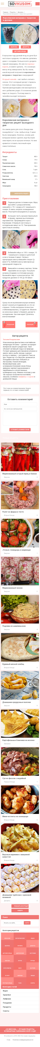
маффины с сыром (26, 377)
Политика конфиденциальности (23, 1040)
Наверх (20, 910)
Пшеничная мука (8, 163)
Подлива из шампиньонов (14, 626)
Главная (5, 12)
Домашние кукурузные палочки (16, 702)
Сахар (4, 160)
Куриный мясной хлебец (13, 664)
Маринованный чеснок (12, 588)
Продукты (7, 1007)
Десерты (20, 12)
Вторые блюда (9, 515)
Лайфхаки (7, 999)
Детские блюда (20, 51)
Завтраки (7, 744)
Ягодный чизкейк (9, 79)
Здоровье (7, 995)
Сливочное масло (8, 166)
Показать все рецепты (21, 906)
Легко (23, 42)
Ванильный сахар (8, 179)
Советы (6, 1011)
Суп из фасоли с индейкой (14, 778)
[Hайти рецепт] (37, 3)
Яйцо (4, 183)
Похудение (7, 1003)
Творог (5, 156)
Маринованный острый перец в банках (19, 474)
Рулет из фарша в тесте (13, 512)
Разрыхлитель (7, 173)
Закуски (7, 477)
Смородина (6, 186)
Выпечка (14, 47)
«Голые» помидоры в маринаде (16, 550)
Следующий (30, 324)
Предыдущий (10, 324)
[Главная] (20, 3)
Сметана (5, 176)
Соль (4, 169)
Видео (5, 991)
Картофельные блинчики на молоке (18, 740)
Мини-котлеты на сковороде (15, 816)
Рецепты (13, 12)
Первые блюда (9, 782)
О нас (8, 1040)
